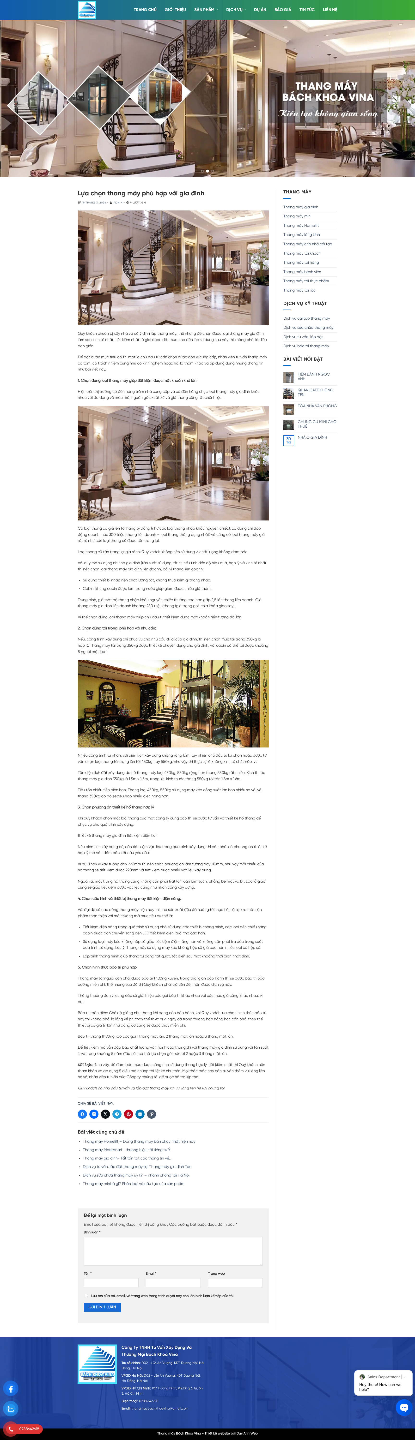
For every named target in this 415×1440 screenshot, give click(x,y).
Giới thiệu (175, 10)
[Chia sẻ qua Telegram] (117, 1114)
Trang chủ (145, 10)
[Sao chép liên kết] (151, 1114)
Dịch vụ (234, 10)
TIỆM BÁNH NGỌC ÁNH (314, 376)
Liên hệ (330, 10)
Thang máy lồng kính (301, 235)
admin (118, 202)
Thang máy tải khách (302, 253)
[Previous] (14, 98)
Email (151, 1274)
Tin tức (307, 10)
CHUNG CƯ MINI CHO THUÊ (317, 424)
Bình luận (92, 1232)
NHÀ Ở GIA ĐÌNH (312, 438)
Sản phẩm (204, 10)
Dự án (260, 10)
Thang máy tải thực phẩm (306, 281)
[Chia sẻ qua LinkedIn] (140, 1114)
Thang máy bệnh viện (302, 272)
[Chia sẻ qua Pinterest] (128, 1114)
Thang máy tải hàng (301, 263)
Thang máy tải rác (299, 290)
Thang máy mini (297, 216)
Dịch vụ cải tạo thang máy (306, 319)
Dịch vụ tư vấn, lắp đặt (303, 337)
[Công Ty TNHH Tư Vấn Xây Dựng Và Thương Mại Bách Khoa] (87, 10)
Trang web (216, 1274)
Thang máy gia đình (300, 207)
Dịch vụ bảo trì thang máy (306, 346)
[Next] (400, 98)
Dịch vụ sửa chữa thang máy (308, 328)
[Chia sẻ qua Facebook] (82, 1114)
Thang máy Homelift (301, 226)
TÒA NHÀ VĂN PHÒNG (317, 406)
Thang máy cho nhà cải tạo (307, 244)
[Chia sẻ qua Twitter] (105, 1114)
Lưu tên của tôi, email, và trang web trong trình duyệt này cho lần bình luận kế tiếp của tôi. (162, 1296)
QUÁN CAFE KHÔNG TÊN (315, 392)
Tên (88, 1274)
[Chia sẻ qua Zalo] (93, 1114)
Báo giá (283, 10)
